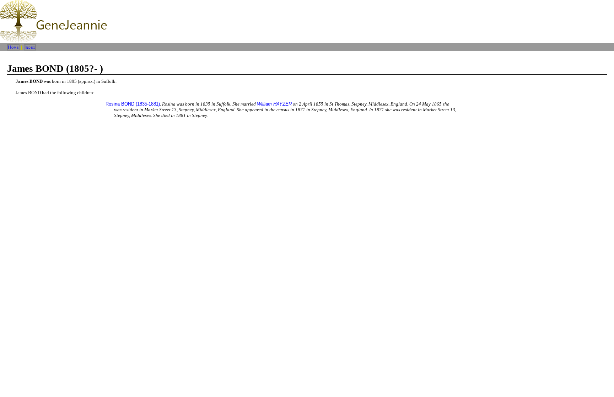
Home (13, 47)
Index (30, 47)
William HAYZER (274, 104)
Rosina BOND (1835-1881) (133, 104)
